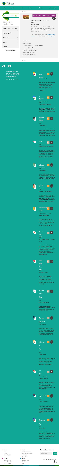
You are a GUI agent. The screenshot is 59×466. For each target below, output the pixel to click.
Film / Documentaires (26, 451)
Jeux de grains (50, 36)
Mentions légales (52, 459)
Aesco (28, 52)
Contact (45, 459)
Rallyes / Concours (7, 460)
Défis (21, 8)
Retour (25, 11)
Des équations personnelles (42, 165)
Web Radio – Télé (25, 460)
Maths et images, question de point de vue (41, 265)
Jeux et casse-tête (7, 463)
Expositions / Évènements (27, 453)
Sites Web (24, 461)
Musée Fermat (40, 142)
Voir (12, 8)
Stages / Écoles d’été (8, 461)
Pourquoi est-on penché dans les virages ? (41, 295)
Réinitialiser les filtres (10, 50)
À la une (40, 8)
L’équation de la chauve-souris (41, 120)
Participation (52, 8)
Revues (5, 453)
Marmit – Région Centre (41, 234)
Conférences (24, 454)
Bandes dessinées (7, 454)
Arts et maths (24, 456)
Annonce (32, 52)
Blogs (23, 463)
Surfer (30, 8)
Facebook (32, 54)
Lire (4, 8)
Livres (5, 451)
